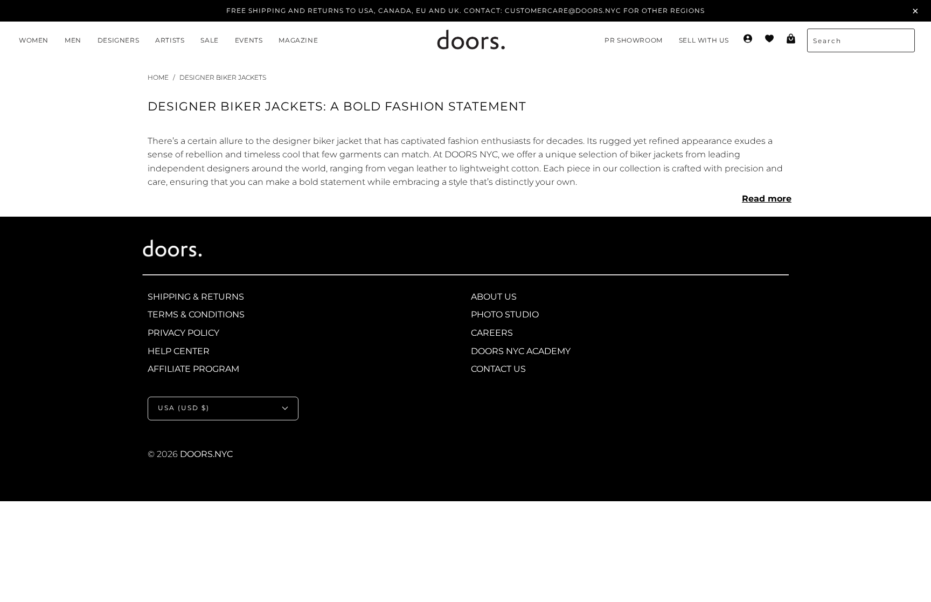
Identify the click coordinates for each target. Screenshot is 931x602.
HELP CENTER (179, 351)
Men (73, 40)
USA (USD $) (184, 408)
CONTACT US (498, 369)
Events (249, 40)
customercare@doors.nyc (563, 10)
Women (33, 40)
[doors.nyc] (461, 41)
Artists (169, 40)
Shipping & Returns (196, 297)
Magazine (298, 40)
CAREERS (492, 333)
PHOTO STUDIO (505, 314)
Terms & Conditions (196, 314)
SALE (209, 40)
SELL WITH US (704, 40)
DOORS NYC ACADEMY (521, 351)
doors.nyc (206, 454)
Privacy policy (183, 333)
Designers (118, 40)
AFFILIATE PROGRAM (193, 369)
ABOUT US (494, 297)
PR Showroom (634, 40)
